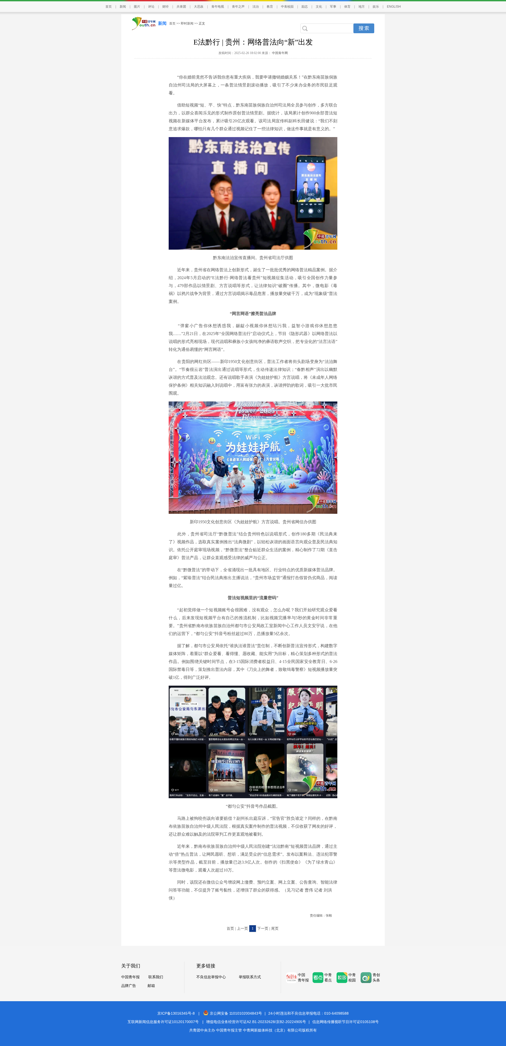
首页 (108, 6)
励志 (304, 6)
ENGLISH (394, 6)
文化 (319, 6)
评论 (151, 6)
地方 (361, 6)
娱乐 (376, 6)
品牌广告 (128, 986)
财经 (165, 6)
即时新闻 (187, 23)
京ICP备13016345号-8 (176, 1013)
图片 (137, 6)
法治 (255, 6)
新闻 (123, 6)
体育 (347, 6)
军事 (333, 6)
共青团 (181, 6)
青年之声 (238, 6)
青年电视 (217, 6)
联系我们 (155, 977)
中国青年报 (130, 977)
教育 (270, 6)
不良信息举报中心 (211, 977)
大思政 (198, 6)
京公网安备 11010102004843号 (236, 1013)
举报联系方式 (250, 977)
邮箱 (151, 986)
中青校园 (287, 6)
